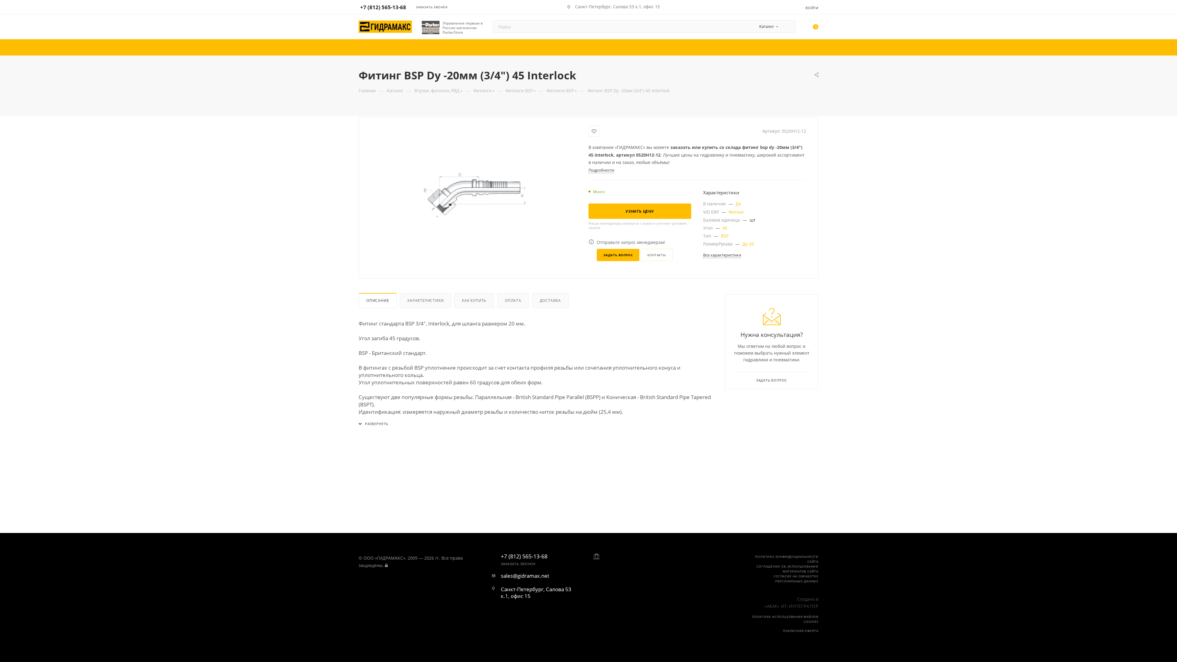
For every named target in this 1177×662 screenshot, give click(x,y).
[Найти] (788, 26)
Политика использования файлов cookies (785, 619)
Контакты (656, 255)
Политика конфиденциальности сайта (786, 559)
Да (738, 204)
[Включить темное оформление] (782, 7)
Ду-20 (748, 244)
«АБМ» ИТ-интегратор (791, 606)
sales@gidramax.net (525, 576)
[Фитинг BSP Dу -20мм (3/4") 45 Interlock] (474, 195)
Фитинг (736, 212)
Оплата (513, 300)
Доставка (550, 300)
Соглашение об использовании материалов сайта (787, 568)
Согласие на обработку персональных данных (796, 578)
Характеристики (425, 300)
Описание (377, 300)
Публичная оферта (800, 631)
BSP (725, 236)
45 (724, 228)
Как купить (474, 300)
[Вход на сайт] (386, 565)
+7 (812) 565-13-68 (383, 7)
